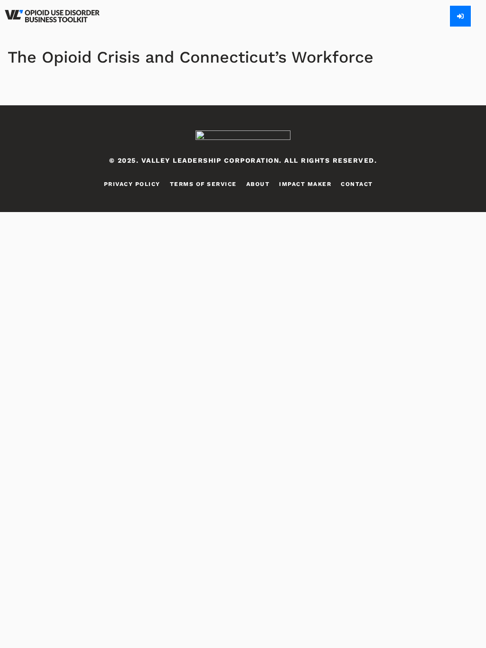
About (258, 184)
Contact (357, 184)
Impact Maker (305, 184)
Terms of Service (203, 184)
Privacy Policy (132, 184)
